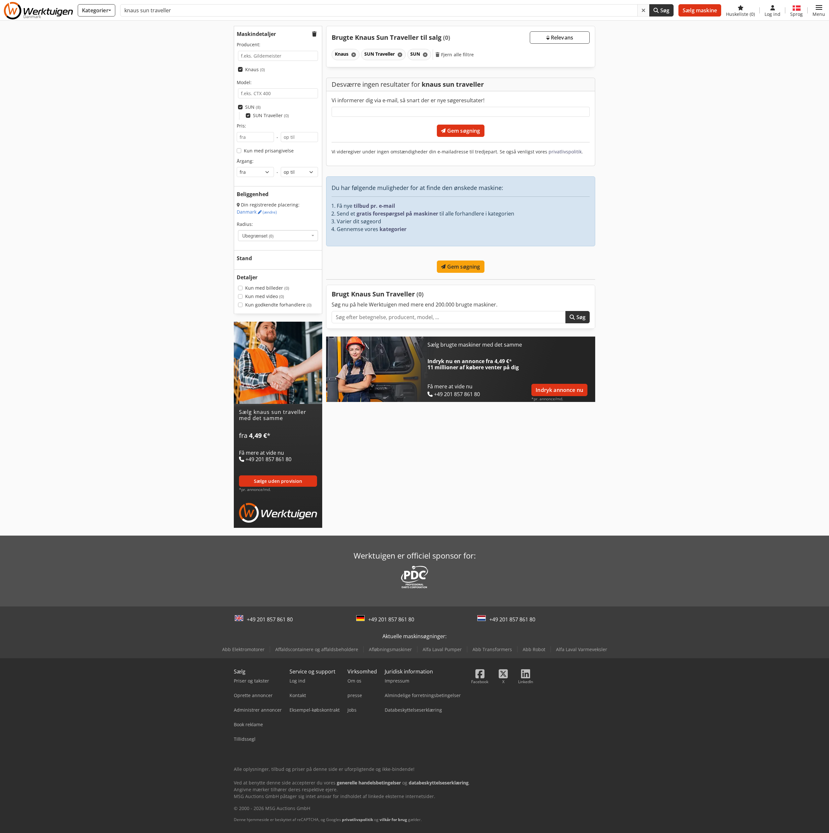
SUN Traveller (271, 115)
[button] (818, 10)
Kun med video (264, 296)
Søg (664, 10)
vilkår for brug (393, 819)
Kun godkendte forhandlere (278, 305)
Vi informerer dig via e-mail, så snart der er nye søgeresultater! (408, 100)
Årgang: (245, 161)
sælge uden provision (278, 481)
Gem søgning (463, 130)
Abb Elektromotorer (243, 649)
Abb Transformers (492, 649)
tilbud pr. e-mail (374, 205)
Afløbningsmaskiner (390, 649)
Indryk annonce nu (559, 390)
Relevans (561, 37)
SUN (253, 107)
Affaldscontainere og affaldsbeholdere (316, 649)
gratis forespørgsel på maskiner (397, 213)
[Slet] (643, 10)
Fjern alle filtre (457, 54)
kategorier (393, 229)
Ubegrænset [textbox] (258, 235)
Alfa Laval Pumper (442, 649)
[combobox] (278, 235)
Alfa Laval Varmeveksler (581, 649)
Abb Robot (534, 649)
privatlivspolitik (565, 152)
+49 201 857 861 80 (270, 619)
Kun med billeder (267, 288)
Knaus (255, 69)
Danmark (257, 212)
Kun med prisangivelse (269, 151)
